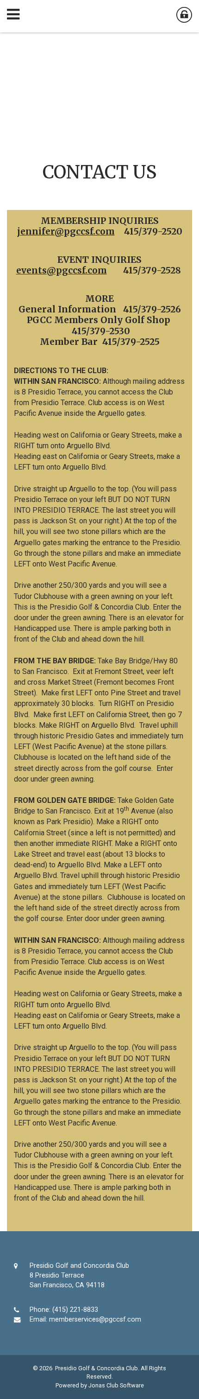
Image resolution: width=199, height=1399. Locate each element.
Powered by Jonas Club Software (100, 1385)
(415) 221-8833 (75, 1310)
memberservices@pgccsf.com (95, 1319)
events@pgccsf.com (61, 270)
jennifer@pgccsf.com (66, 231)
